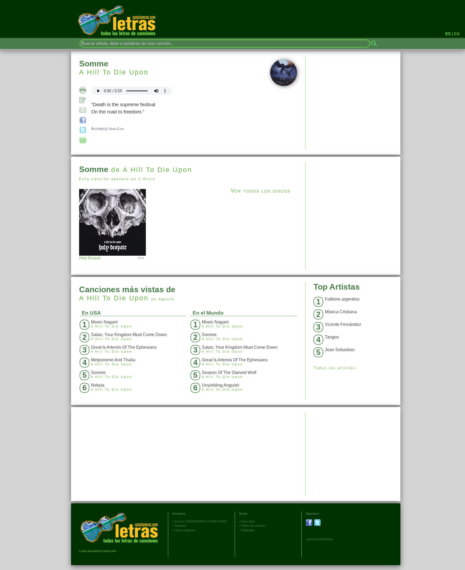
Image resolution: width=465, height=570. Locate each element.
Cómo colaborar (184, 530)
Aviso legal (248, 521)
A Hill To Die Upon (114, 72)
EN (457, 33)
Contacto (180, 525)
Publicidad (247, 530)
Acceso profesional (319, 539)
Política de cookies (253, 525)
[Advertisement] (352, 199)
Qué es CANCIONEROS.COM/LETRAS (200, 521)
